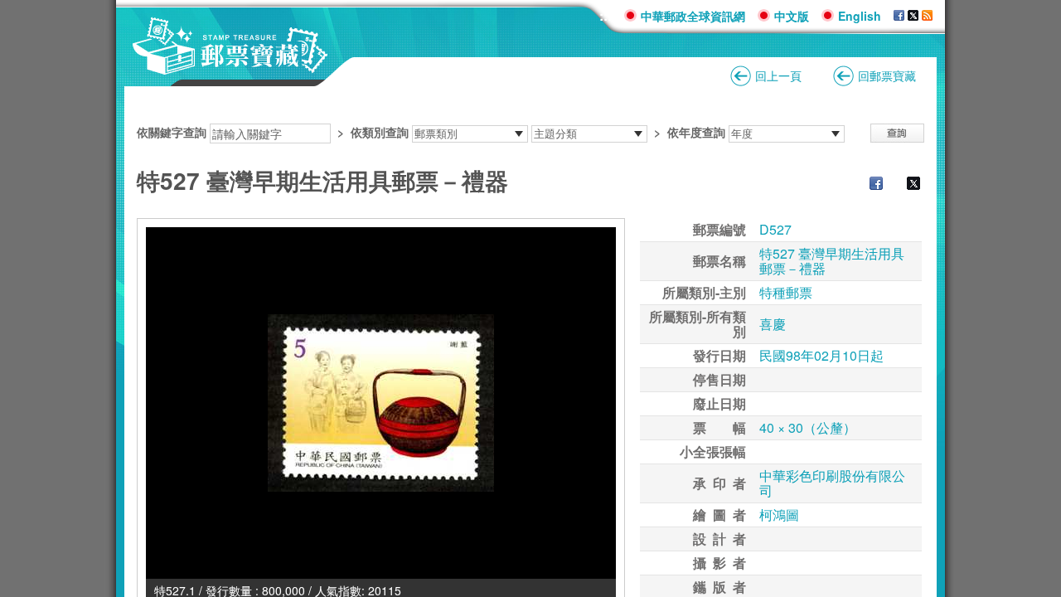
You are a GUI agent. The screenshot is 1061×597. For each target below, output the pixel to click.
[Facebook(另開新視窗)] (868, 185)
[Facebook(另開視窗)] (899, 15)
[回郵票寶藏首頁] (230, 66)
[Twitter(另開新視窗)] (905, 185)
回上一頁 (778, 75)
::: (605, 15)
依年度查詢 (696, 132)
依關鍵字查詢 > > (431, 132)
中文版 (791, 15)
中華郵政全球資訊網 (693, 15)
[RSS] (927, 15)
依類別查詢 (380, 132)
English (859, 15)
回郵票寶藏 (887, 75)
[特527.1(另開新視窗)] (381, 403)
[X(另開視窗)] (913, 15)
